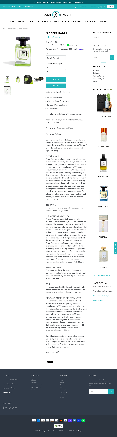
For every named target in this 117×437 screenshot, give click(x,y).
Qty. (47, 68)
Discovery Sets (58, 21)
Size (47, 54)
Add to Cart (56, 79)
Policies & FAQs (98, 79)
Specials (103, 21)
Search (95, 82)
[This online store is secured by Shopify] (58, 427)
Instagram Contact (98, 300)
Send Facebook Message (101, 296)
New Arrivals (74, 21)
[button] (56, 86)
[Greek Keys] (103, 133)
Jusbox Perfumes (54, 37)
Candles (33, 21)
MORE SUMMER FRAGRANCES (103, 275)
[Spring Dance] (58, 15)
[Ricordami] (103, 223)
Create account (84, 7)
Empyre (80, 431)
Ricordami (103, 237)
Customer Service (98, 76)
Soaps (44, 21)
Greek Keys (103, 146)
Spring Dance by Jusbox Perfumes (18, 28)
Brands (21, 21)
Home (12, 21)
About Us (96, 70)
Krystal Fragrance (43, 431)
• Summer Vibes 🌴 (102, 90)
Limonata (104, 267)
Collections (96, 73)
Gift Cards (89, 21)
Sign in (76, 7)
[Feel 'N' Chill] (103, 193)
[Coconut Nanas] (103, 103)
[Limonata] (103, 253)
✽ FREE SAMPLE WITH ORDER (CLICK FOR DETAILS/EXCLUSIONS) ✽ (58, 2)
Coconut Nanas (104, 116)
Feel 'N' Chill (103, 207)
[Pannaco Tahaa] (103, 163)
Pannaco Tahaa (104, 177)
